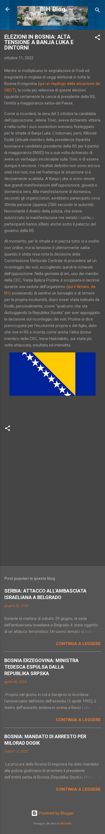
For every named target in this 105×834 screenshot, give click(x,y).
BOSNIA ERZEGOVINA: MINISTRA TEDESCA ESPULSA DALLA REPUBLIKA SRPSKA (41, 667)
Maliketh (66, 823)
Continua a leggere (78, 643)
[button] (97, 38)
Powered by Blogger (56, 813)
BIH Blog (52, 9)
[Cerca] (97, 11)
